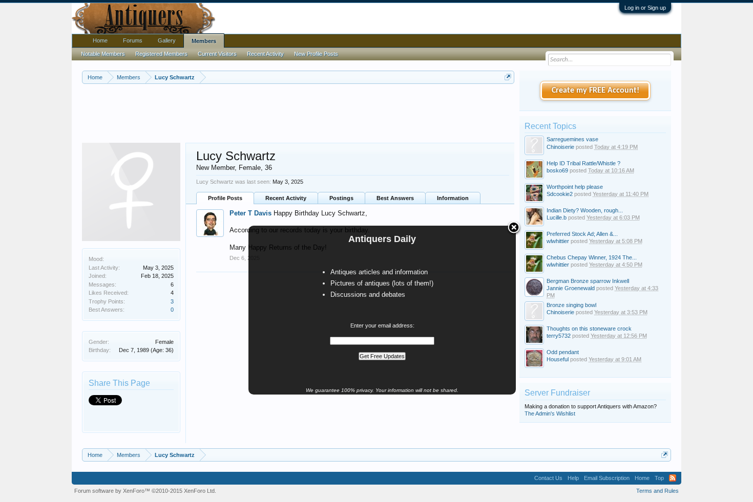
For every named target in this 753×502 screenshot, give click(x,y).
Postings (341, 198)
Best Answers (395, 198)
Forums (132, 40)
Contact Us (548, 478)
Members (204, 41)
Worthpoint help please (575, 187)
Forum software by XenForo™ (145, 491)
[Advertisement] (298, 112)
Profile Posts (225, 198)
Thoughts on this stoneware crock (589, 328)
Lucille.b (557, 217)
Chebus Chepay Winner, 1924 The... (592, 257)
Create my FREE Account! (595, 90)
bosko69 (557, 170)
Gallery (167, 40)
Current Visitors (217, 54)
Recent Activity (285, 198)
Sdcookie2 (560, 194)
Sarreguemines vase (572, 139)
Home (100, 40)
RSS (672, 478)
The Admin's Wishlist (550, 413)
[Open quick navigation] (508, 77)
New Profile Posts (316, 54)
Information (453, 198)
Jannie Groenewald (571, 288)
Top (659, 478)
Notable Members (103, 54)
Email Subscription (607, 478)
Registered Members (161, 54)
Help (573, 478)
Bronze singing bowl (571, 305)
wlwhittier (558, 241)
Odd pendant (563, 352)
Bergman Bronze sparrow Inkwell (588, 281)
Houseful (558, 359)
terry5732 (559, 336)
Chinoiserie (560, 147)
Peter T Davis (250, 213)
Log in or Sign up (645, 8)
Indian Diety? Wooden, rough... (585, 210)
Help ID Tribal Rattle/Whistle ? (583, 163)
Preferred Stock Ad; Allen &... (582, 234)
